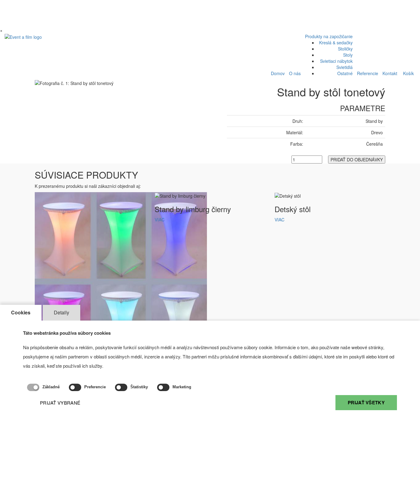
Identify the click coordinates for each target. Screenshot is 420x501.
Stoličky (345, 49)
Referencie (367, 73)
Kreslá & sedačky (336, 42)
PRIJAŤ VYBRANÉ (60, 402)
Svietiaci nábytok (336, 61)
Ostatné (345, 73)
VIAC (159, 219)
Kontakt (389, 73)
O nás (295, 73)
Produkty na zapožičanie (329, 36)
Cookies (20, 312)
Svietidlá (344, 67)
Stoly (348, 55)
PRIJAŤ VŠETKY (366, 402)
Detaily (61, 312)
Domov (278, 73)
